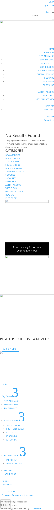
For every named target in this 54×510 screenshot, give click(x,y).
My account (48, 5)
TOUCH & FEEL (47, 63)
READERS (49, 106)
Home (51, 48)
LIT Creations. (36, 508)
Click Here (9, 348)
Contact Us (49, 120)
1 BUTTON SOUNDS (44, 74)
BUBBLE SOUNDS (46, 70)
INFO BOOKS (48, 109)
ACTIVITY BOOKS (46, 92)
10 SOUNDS (48, 81)
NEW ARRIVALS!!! (46, 56)
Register (50, 116)
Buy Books (49, 52)
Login (51, 1)
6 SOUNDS (49, 77)
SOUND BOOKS (47, 67)
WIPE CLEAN (48, 95)
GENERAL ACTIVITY (45, 99)
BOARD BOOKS (47, 59)
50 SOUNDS (48, 85)
